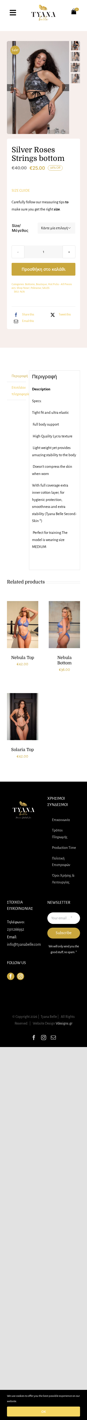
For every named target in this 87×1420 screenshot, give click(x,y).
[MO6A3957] (38, 87)
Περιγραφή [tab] (19, 376)
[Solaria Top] (22, 716)
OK (43, 1411)
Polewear (36, 288)
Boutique (41, 284)
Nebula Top (22, 657)
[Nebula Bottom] (64, 624)
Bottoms (30, 284)
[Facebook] (10, 976)
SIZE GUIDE (21, 190)
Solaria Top (22, 749)
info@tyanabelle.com (24, 944)
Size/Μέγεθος (20, 228)
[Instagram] (20, 976)
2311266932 (15, 929)
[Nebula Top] (22, 624)
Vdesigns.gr (64, 1023)
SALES (45, 288)
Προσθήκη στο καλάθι (44, 269)
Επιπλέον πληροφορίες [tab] (19, 391)
